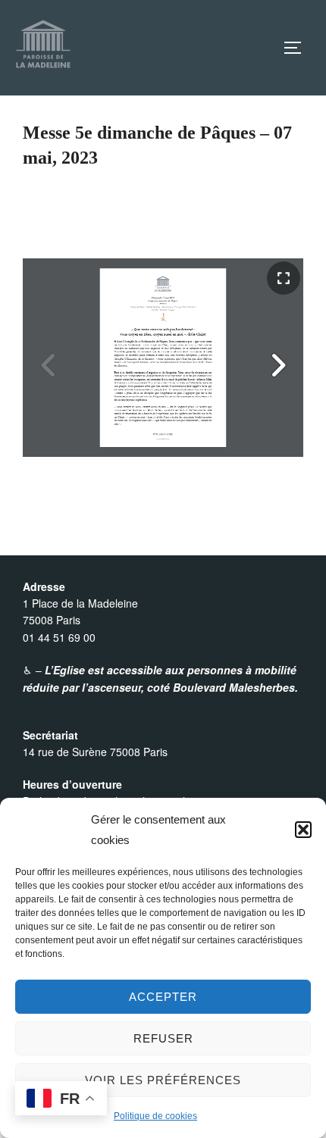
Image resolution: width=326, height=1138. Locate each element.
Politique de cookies (155, 1116)
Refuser (163, 1038)
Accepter (163, 996)
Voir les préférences (163, 1080)
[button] (303, 829)
